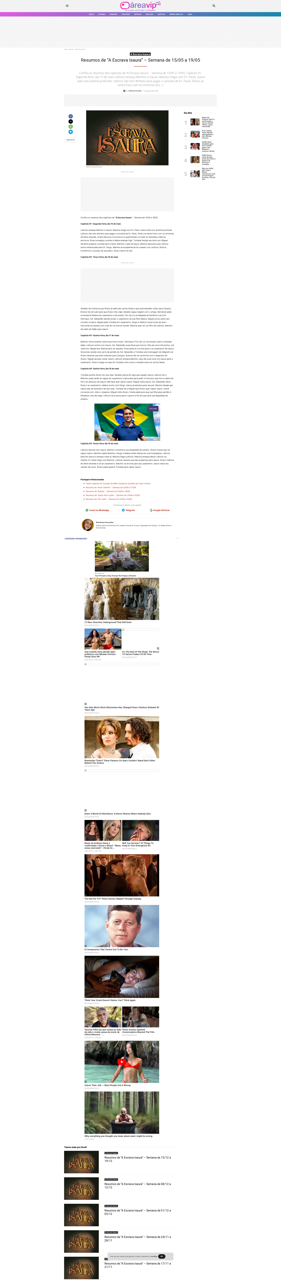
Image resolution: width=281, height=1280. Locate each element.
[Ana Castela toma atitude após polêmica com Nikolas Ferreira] (195, 137)
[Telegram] (70, 132)
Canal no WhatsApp (99, 510)
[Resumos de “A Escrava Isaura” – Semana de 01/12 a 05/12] (81, 1215)
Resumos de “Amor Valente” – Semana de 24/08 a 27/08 (111, 487)
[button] (200, 6)
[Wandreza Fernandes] (124, 91)
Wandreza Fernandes (135, 91)
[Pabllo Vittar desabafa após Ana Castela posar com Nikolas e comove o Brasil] (195, 149)
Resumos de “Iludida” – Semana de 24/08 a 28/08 (108, 491)
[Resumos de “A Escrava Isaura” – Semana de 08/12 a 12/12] (81, 1188)
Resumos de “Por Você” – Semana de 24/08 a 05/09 (109, 499)
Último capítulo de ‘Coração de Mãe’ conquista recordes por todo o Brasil (118, 483)
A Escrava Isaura (80, 49)
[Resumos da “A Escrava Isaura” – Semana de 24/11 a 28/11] (81, 1241)
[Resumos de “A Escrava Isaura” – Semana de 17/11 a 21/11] (81, 1268)
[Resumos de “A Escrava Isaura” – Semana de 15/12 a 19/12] (81, 1162)
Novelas (71, 49)
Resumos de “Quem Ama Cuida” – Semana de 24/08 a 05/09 (113, 495)
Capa (65, 49)
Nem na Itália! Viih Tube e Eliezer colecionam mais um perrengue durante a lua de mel (208, 173)
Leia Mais (153, 1256)
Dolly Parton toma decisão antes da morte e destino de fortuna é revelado (209, 159)
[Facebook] (70, 116)
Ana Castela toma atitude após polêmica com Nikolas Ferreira (207, 134)
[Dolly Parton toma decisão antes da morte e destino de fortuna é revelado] (195, 162)
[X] (70, 121)
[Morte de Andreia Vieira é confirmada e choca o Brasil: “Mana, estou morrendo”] (195, 125)
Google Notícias (161, 510)
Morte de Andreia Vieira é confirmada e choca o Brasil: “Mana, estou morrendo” (208, 122)
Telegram (130, 510)
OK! (161, 1256)
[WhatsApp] (70, 126)
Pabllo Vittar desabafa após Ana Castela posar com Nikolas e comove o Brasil (208, 146)
